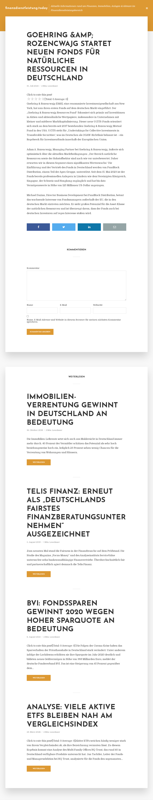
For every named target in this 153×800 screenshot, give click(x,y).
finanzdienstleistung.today (26, 8)
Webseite (97, 305)
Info (94, 8)
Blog (84, 8)
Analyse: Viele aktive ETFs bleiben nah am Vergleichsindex (71, 716)
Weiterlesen (39, 462)
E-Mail (63, 305)
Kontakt (105, 8)
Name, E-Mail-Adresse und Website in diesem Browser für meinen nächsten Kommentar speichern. (74, 321)
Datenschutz (135, 8)
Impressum (119, 8)
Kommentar (33, 268)
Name (30, 305)
